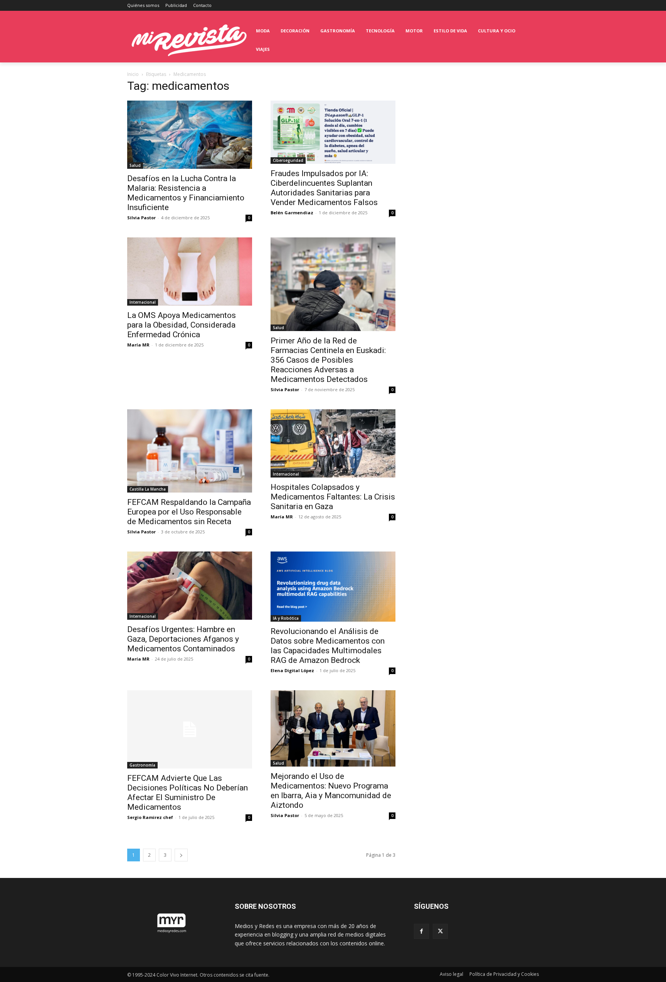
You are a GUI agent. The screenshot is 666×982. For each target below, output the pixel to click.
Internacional (143, 302)
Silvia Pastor (141, 217)
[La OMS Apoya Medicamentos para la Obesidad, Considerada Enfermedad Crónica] (189, 271)
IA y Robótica (286, 618)
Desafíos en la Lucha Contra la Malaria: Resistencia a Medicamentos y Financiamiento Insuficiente (185, 193)
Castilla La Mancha (148, 489)
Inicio (133, 74)
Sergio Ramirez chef (150, 817)
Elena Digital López (292, 670)
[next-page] (181, 855)
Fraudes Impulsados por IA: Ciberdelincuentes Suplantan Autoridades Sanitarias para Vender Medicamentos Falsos (324, 188)
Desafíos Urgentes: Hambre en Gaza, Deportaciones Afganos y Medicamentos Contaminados (183, 639)
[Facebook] (421, 931)
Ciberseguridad (288, 160)
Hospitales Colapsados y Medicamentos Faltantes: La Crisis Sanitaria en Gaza (333, 497)
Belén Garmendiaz (292, 212)
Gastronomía (142, 765)
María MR (138, 345)
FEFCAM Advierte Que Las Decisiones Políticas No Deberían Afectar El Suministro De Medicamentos (187, 792)
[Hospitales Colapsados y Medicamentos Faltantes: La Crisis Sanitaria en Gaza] (333, 443)
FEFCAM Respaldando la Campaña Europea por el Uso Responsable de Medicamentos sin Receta (189, 512)
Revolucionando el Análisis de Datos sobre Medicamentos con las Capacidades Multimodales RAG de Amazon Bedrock (328, 646)
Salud (135, 165)
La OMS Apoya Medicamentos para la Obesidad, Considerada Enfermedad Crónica (181, 325)
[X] (440, 931)
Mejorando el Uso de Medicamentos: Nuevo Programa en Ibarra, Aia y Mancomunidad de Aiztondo (331, 791)
